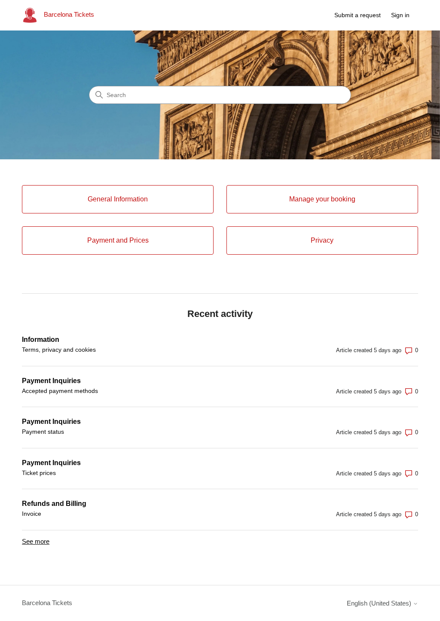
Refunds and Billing (54, 503)
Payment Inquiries (51, 380)
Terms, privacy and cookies (59, 349)
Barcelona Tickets (47, 602)
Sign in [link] (400, 15)
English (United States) (380, 603)
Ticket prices (39, 472)
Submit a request (357, 15)
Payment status (43, 431)
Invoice (31, 513)
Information (40, 339)
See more (35, 541)
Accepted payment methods (60, 390)
